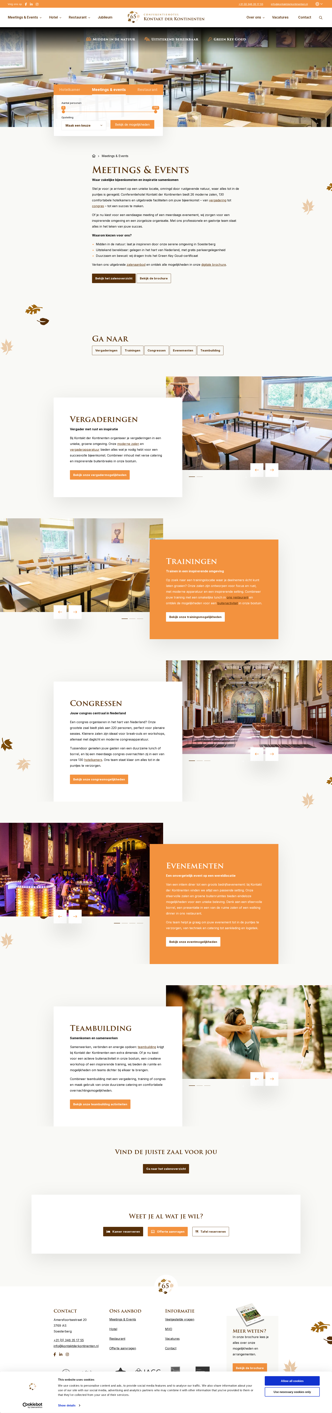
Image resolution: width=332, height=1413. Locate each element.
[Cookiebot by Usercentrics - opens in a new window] (32, 1405)
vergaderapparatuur (85, 449)
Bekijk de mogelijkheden (132, 124)
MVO (168, 1329)
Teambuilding (210, 350)
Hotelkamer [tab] (69, 89)
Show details (67, 1405)
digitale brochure (213, 264)
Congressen (157, 350)
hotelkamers (93, 760)
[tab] (192, 1085)
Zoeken (321, 17)
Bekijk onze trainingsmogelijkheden (195, 617)
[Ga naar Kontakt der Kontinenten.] (93, 156)
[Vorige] (256, 470)
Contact (304, 17)
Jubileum (105, 17)
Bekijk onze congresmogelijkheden (99, 779)
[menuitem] (25, 17)
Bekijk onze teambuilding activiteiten (100, 1104)
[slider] (63, 111)
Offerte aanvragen (170, 1231)
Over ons (254, 17)
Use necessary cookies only (292, 1391)
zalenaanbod (136, 264)
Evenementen (183, 350)
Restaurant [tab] (147, 89)
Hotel (53, 17)
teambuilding (147, 1047)
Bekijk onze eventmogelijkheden (193, 942)
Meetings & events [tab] (109, 89)
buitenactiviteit (227, 603)
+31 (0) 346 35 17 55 (251, 4)
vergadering (217, 200)
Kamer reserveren (126, 1231)
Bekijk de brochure (154, 278)
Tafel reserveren (213, 1231)
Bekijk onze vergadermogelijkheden (99, 475)
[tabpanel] (249, 423)
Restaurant (78, 17)
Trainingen (132, 350)
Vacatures (280, 17)
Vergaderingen (106, 350)
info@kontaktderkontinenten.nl (289, 4)
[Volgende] (271, 470)
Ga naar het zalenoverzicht (166, 1169)
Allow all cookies (292, 1381)
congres (98, 206)
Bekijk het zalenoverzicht (113, 278)
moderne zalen (128, 444)
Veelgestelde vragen (179, 1319)
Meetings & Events (23, 17)
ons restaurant (237, 597)
